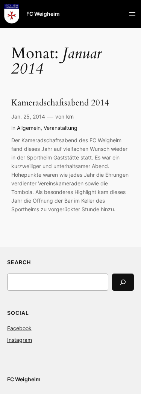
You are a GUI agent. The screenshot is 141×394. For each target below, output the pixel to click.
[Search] (123, 282)
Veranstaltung (60, 128)
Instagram (19, 340)
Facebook (19, 328)
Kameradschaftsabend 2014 (60, 103)
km (70, 116)
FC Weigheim (43, 14)
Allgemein (29, 128)
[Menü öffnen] (132, 13)
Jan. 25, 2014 (28, 116)
